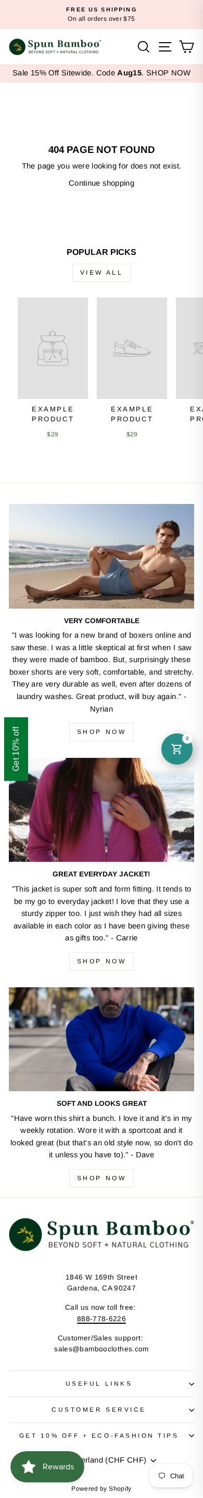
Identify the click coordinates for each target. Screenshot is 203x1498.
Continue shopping (101, 183)
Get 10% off (15, 749)
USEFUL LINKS (99, 1383)
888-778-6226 (101, 1319)
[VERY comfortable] (101, 556)
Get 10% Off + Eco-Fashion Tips (99, 1435)
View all (101, 272)
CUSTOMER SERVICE (99, 1409)
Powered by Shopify (101, 1488)
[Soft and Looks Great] (101, 1039)
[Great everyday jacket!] (101, 810)
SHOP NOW (168, 73)
